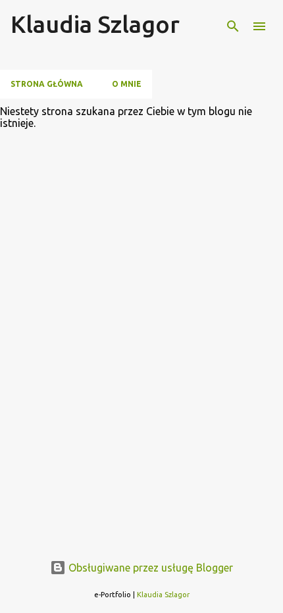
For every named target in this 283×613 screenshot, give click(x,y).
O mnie (127, 84)
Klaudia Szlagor (95, 24)
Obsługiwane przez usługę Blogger (149, 568)
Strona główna (47, 84)
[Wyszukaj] (233, 26)
